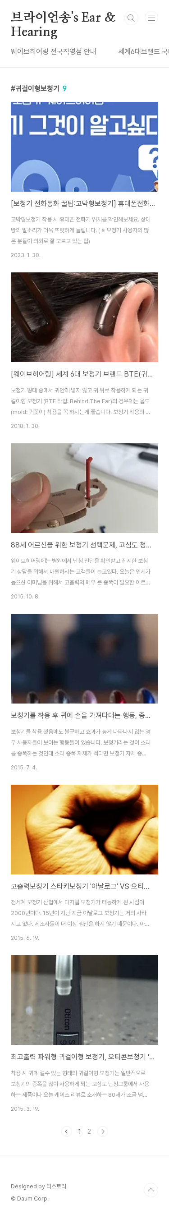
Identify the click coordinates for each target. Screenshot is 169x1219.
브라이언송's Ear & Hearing (63, 18)
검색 (131, 18)
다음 (102, 1131)
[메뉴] (151, 17)
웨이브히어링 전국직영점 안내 (53, 51)
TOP (151, 1190)
